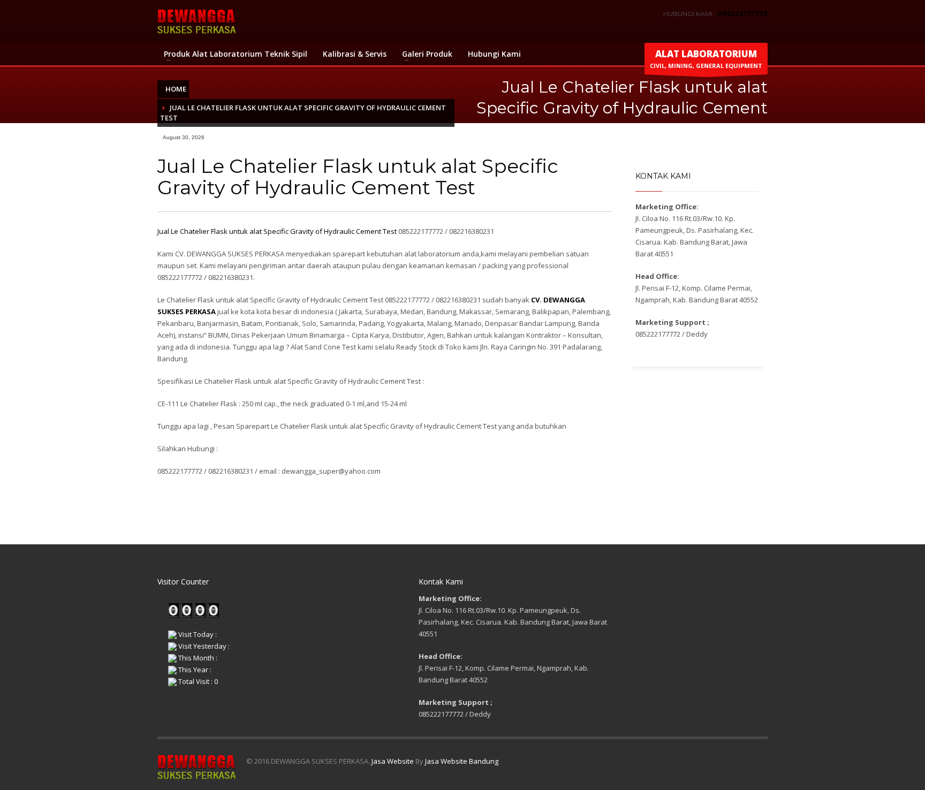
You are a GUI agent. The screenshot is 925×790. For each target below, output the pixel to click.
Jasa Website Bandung (461, 761)
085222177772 (742, 14)
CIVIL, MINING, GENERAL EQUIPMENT (706, 59)
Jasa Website (392, 761)
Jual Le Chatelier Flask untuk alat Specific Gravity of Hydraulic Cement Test (277, 231)
